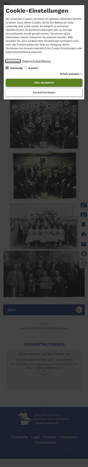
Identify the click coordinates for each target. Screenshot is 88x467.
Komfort (33, 68)
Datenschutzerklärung (36, 61)
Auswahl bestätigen (44, 92)
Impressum (13, 61)
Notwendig (16, 68)
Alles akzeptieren (44, 82)
